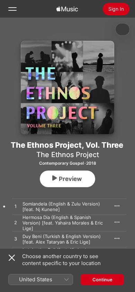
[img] (67, 9)
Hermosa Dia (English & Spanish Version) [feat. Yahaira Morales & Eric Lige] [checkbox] (62, 223)
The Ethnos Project (67, 154)
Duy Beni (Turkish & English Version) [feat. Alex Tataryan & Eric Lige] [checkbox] (61, 239)
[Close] (12, 258)
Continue (102, 279)
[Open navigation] (12, 9)
